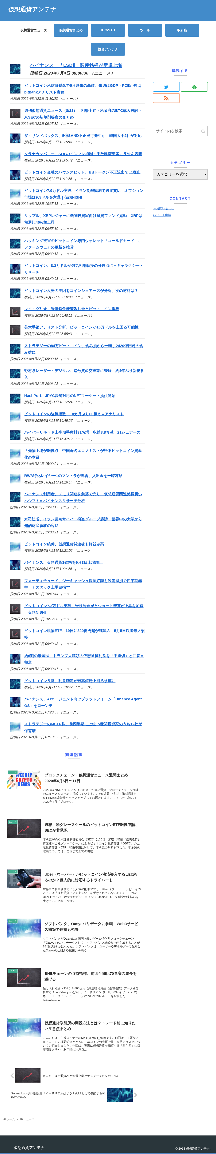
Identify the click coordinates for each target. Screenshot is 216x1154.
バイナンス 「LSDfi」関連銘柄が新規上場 (76, 65)
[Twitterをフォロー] (166, 87)
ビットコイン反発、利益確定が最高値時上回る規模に (69, 681)
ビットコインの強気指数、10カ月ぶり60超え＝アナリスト (74, 414)
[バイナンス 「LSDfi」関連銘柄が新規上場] (15, 72)
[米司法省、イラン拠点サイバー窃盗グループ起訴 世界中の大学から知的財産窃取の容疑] (15, 526)
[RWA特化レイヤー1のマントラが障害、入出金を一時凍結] (15, 482)
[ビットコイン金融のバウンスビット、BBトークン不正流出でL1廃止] (15, 179)
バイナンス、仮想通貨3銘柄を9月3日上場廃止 (63, 562)
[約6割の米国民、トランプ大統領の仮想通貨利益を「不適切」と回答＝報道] (15, 662)
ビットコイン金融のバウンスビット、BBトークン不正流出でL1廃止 (84, 172)
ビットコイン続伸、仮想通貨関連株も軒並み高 (64, 544)
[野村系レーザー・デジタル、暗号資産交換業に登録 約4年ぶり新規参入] (15, 377)
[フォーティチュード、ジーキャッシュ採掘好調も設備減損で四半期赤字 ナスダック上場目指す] (15, 587)
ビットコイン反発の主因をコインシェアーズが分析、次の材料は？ (81, 290)
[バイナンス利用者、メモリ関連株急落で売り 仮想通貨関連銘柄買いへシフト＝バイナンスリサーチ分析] (15, 501)
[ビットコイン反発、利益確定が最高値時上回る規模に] (15, 687)
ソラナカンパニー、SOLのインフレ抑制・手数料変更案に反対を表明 (83, 154)
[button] (204, 131)
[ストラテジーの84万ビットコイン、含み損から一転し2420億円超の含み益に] (15, 352)
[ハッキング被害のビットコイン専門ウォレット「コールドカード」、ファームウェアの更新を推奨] (15, 247)
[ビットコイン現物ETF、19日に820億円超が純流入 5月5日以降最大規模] (15, 637)
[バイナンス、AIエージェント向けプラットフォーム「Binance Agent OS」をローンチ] (15, 706)
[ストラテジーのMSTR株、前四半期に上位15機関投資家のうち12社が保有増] (15, 731)
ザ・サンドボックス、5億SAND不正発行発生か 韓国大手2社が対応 (83, 136)
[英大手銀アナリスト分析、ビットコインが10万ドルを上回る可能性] (15, 334)
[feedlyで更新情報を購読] (194, 87)
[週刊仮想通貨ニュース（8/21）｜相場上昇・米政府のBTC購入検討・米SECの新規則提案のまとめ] (15, 117)
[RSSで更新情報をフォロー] (166, 98)
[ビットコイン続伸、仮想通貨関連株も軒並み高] (15, 551)
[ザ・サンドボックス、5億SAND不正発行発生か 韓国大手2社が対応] (15, 142)
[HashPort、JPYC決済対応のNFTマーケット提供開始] (15, 402)
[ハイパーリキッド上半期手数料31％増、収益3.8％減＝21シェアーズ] (15, 439)
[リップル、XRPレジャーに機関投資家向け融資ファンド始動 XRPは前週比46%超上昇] (15, 222)
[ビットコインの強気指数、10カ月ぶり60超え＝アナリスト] (15, 420)
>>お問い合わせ (163, 208)
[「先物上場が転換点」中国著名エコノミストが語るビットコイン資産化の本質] (15, 457)
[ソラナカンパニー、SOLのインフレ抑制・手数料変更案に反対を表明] (15, 160)
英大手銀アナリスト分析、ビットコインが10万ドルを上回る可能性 (81, 327)
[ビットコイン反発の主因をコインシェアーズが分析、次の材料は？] (15, 297)
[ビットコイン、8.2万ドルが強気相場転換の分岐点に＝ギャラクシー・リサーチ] (15, 272)
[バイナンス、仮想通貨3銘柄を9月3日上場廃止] (15, 569)
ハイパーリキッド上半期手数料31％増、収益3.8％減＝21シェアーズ (82, 432)
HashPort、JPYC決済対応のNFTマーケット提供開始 (69, 396)
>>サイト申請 (162, 215)
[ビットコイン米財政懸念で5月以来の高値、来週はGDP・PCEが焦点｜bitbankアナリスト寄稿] (15, 92)
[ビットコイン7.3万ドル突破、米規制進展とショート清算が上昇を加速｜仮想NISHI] (15, 612)
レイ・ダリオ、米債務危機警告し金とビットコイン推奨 (71, 309)
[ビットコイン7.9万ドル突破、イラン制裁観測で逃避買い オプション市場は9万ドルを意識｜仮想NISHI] (15, 197)
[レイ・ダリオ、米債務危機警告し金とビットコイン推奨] (15, 315)
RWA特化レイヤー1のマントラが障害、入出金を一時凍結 (73, 476)
